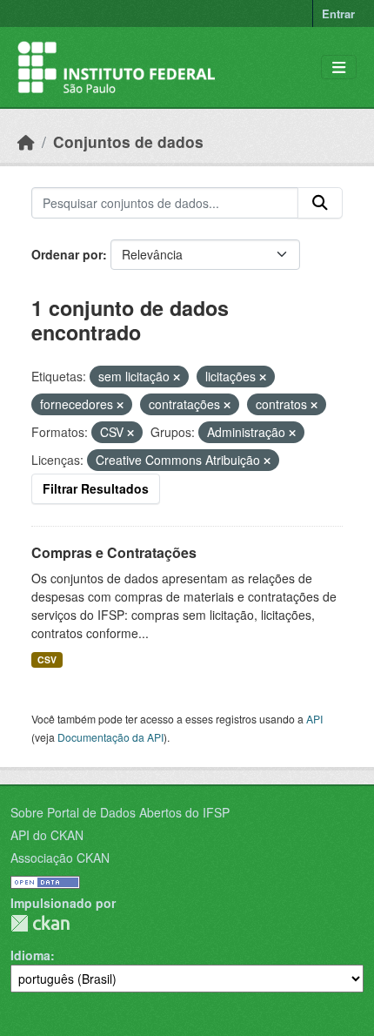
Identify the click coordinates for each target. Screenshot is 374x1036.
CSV (47, 659)
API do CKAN (46, 835)
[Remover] (176, 377)
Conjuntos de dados (128, 141)
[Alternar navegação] (339, 67)
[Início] (26, 141)
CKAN (40, 923)
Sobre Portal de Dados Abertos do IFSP (120, 812)
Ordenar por (67, 254)
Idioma (30, 955)
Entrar (338, 13)
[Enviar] (320, 203)
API (314, 718)
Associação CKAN (60, 857)
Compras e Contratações (114, 552)
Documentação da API (110, 737)
